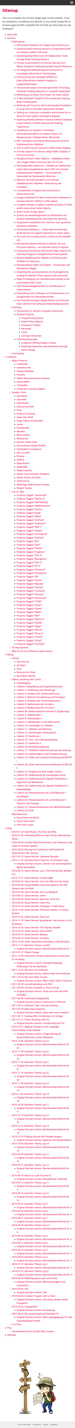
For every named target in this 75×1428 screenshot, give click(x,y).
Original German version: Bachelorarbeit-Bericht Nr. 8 (44, 1214)
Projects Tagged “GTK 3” (29, 555)
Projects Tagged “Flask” (29, 512)
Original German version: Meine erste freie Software (43, 973)
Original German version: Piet (32, 1292)
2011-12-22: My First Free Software (30, 970)
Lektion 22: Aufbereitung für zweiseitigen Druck (41, 775)
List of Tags (18, 491)
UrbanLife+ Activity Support (31, 388)
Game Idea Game (26, 821)
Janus (20, 424)
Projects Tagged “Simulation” (32, 573)
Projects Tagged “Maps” (29, 612)
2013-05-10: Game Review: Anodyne (30, 938)
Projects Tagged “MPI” (28, 615)
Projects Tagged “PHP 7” (29, 527)
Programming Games (32, 318)
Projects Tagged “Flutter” (30, 548)
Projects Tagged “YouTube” (31, 644)
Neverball (26, 328)
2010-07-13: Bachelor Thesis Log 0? (30, 1271)
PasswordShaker (25, 371)
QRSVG (20, 459)
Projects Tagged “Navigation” (32, 558)
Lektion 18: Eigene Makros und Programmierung (42, 753)
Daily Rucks (23, 403)
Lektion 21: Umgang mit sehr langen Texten (39, 771)
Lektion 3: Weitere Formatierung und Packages (41, 697)
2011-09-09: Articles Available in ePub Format (35, 987)
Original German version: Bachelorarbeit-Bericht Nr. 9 (44, 1207)
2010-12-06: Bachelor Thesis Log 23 (30, 1040)
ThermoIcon (23, 481)
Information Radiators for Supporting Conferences (43, 45)
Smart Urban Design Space (30, 211)
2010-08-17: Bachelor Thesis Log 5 (30, 1242)
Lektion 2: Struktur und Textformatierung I (38, 693)
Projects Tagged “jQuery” (29, 608)
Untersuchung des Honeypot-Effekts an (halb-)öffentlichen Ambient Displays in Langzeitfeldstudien (37, 81)
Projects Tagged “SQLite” (30, 629)
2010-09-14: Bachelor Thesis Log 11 (30, 1182)
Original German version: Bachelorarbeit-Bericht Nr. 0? (45, 1274)
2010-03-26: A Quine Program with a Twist (33, 1296)
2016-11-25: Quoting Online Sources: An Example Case (40, 860)
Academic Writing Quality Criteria (38, 342)
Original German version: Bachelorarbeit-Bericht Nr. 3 (44, 1260)
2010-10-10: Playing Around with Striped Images (37, 1136)
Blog (9, 828)
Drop (19, 410)
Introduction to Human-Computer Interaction (40, 311)
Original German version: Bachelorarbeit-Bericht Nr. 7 (44, 1221)
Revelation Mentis (26, 675)
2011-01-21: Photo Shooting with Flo (30, 1019)
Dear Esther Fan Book (28, 817)
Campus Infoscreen (31, 335)
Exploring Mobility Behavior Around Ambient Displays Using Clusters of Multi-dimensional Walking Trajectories (44, 123)
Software (12, 357)
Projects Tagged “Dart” (28, 544)
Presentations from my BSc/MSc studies (33, 1331)
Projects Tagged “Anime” (29, 580)
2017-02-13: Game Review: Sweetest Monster (35, 856)
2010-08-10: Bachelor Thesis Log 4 (30, 1250)
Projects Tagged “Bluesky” (30, 583)
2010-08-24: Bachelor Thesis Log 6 (30, 1235)
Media (10, 654)
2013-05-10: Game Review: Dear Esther (32, 931)
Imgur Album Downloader (30, 420)
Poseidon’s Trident (31, 325)
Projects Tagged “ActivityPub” (32, 534)
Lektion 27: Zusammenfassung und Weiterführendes (44, 807)
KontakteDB (23, 427)
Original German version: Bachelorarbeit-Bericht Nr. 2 (44, 1267)
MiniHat (21, 431)
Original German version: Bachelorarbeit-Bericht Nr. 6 (44, 1239)
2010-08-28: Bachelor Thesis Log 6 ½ (31, 1225)
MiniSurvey (22, 438)
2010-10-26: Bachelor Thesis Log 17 (30, 1104)
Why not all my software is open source (32, 651)
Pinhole (20, 456)
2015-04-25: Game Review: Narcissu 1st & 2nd (35, 899)
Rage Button (23, 463)
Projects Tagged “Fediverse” (31, 523)
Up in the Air (23, 661)
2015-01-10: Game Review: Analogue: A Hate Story (38, 906)
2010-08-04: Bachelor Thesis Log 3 (30, 1257)
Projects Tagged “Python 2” (31, 619)
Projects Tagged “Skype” (29, 626)
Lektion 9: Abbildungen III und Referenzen (38, 722)
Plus (9, 1327)
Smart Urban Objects (32, 321)
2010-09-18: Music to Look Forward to (31, 1175)
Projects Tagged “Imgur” (29, 605)
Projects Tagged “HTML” (29, 601)
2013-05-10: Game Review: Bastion (30, 934)
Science (11, 38)
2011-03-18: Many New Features (28, 1009)
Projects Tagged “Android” (30, 537)
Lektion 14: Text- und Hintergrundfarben (37, 739)
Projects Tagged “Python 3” (31, 498)
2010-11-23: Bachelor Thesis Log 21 (30, 1062)
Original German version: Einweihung (36, 1310)
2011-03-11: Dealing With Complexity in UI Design (37, 1016)
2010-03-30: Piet (20, 1288)
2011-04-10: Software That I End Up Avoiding (35, 1005)
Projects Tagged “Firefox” (30, 509)
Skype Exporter (24, 470)
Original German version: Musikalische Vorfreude (42, 1179)
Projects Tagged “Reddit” (30, 622)
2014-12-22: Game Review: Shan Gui (30, 916)
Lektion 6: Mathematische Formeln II (36, 707)
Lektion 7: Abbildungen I (29, 714)
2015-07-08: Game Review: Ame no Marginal (35, 892)
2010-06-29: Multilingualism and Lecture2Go (35, 1278)
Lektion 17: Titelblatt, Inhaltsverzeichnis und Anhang (44, 750)
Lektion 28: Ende (25, 810)
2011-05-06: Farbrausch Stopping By (30, 998)
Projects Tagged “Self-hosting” (32, 502)
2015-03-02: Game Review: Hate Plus (31, 902)
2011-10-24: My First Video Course (29, 977)
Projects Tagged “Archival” (30, 520)
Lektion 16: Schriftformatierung (33, 746)
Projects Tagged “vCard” (29, 640)
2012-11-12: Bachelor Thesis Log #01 (31, 945)
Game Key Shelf (25, 417)
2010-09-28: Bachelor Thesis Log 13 (30, 1154)
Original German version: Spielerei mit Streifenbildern (44, 1140)
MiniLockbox (23, 435)
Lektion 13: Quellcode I (29, 736)
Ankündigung (23, 683)
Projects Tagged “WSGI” (29, 516)
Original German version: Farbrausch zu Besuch (41, 1001)
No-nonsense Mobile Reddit (31, 445)
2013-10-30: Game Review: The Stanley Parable (36, 927)
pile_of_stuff (23, 452)
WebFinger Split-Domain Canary (33, 484)
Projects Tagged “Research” (31, 569)
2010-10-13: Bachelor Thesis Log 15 (30, 1125)
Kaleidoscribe (24, 367)
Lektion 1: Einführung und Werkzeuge (36, 690)
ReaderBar (22, 466)
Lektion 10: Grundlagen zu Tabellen (35, 725)
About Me (12, 34)
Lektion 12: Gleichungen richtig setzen (36, 732)
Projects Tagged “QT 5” (29, 566)
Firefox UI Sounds (26, 413)
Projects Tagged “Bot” (28, 541)
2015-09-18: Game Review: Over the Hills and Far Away (40, 881)
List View (16, 1324)
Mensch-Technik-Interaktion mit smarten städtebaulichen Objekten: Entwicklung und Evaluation (39, 183)
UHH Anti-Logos (25, 824)
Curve (24, 332)
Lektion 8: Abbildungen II (29, 718)
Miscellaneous (19, 814)
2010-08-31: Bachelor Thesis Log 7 (30, 1218)
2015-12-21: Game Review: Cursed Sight (32, 877)
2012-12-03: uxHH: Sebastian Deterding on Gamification (41, 941)
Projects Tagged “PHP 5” (29, 562)
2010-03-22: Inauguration (25, 1306)
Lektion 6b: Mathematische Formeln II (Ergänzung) (43, 711)
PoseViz (21, 374)
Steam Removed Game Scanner (33, 378)
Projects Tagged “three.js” (30, 633)
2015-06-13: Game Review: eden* (29, 895)
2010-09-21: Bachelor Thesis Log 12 (30, 1164)
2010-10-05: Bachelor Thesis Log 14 (30, 1143)
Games (15, 658)
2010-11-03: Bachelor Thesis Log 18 (30, 1094)
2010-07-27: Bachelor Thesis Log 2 (30, 1264)
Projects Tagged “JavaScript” (32, 495)
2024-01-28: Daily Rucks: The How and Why (34, 831)
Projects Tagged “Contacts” (31, 590)
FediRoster (22, 364)
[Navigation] (72, 2)
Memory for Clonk (26, 672)
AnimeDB (21, 399)
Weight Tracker (24, 488)
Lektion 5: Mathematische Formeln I (35, 704)
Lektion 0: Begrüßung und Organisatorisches (40, 686)
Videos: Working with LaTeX (26, 679)
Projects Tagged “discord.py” (32, 598)
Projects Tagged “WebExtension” (34, 505)
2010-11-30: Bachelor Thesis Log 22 (30, 1051)
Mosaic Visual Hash (27, 442)
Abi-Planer (22, 396)
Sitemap (11, 1334)
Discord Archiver (25, 406)
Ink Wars (21, 665)
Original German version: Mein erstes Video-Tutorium (44, 980)
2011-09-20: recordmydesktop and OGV (32, 984)
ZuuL (19, 668)
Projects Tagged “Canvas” (30, 587)
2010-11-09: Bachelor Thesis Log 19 (30, 1083)
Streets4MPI (23, 381)
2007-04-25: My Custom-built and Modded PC (35, 1313)
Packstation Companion (29, 449)
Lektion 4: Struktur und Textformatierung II (39, 700)
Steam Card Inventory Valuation (33, 474)
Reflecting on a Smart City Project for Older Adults (43, 94)
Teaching (16, 307)
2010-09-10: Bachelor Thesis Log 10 (30, 1193)
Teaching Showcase (27, 339)
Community (18, 353)
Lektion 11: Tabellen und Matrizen (34, 729)
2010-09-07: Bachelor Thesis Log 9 (30, 1203)
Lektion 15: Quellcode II (29, 743)
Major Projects (19, 360)
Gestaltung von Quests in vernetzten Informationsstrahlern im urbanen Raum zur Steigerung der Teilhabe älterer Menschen (39, 134)
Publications (18, 41)
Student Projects (25, 314)
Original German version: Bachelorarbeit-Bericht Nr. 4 (44, 1253)
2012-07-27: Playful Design (25, 952)
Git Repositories (20, 647)
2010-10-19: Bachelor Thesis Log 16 (30, 1115)
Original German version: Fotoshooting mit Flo (40, 1023)
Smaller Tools (19, 392)
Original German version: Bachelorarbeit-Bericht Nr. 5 (44, 1246)
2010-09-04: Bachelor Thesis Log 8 (30, 1210)
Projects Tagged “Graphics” (31, 551)
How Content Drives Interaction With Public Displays (44, 147)
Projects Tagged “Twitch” (30, 636)
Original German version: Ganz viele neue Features (43, 1012)
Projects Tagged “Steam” (29, 530)
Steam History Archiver (29, 477)
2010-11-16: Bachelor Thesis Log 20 (30, 1072)
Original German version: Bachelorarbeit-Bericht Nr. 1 (44, 948)
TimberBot (22, 385)
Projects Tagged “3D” (28, 576)
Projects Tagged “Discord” (30, 594)
